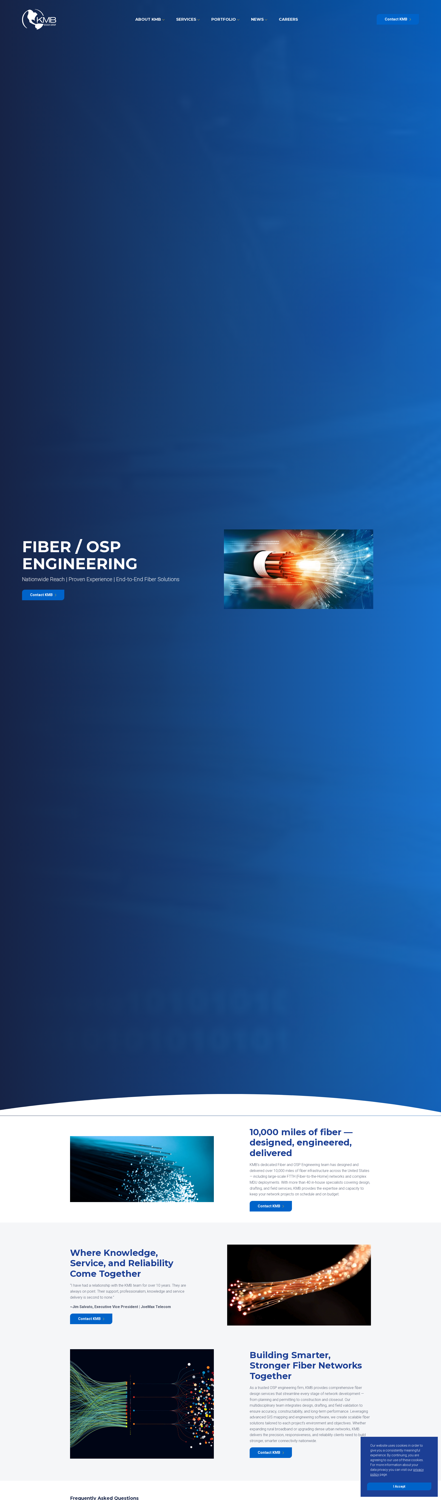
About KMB (148, 19)
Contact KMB (396, 19)
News (257, 19)
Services (186, 19)
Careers (288, 19)
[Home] (39, 19)
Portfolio (223, 19)
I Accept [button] (399, 1486)
